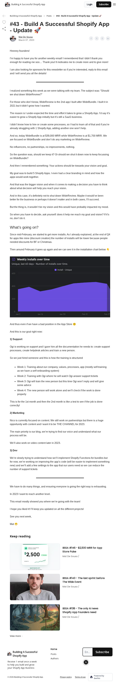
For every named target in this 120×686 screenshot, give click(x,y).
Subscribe (104, 4)
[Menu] (114, 4)
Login (89, 4)
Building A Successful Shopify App (26, 16)
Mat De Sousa (26, 37)
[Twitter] (85, 662)
